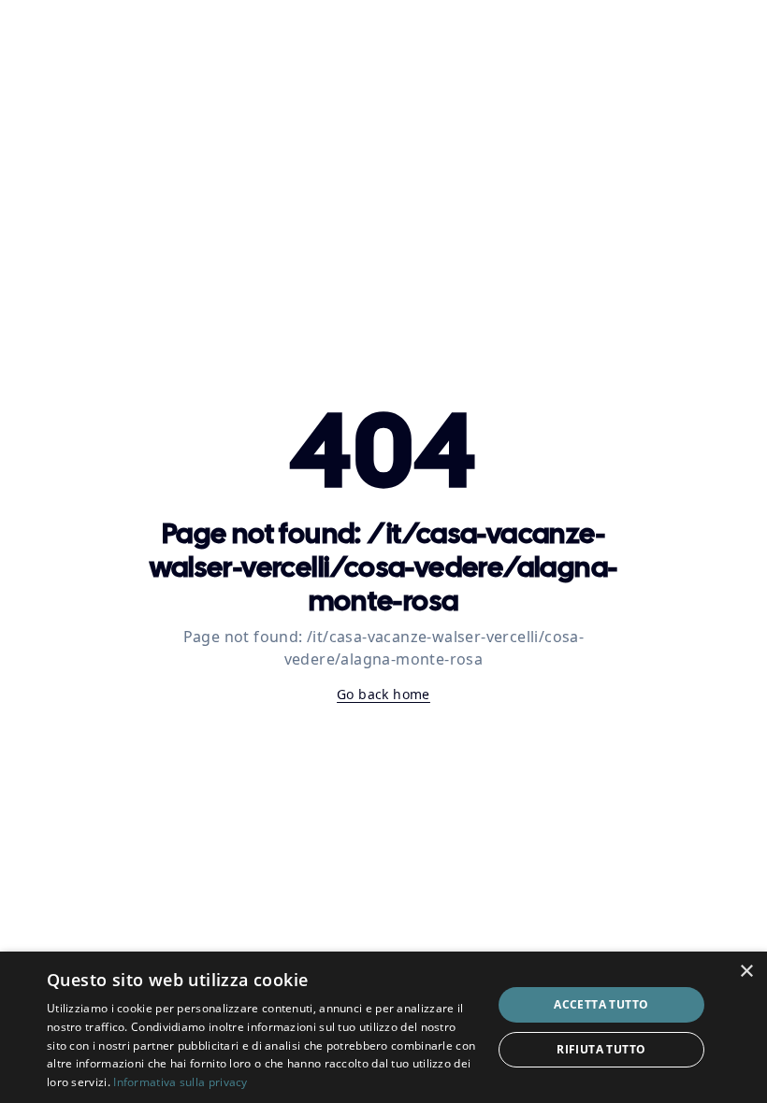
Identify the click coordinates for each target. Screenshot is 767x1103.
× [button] (746, 972)
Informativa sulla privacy (180, 1082)
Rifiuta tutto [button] (601, 1049)
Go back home (383, 694)
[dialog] (383, 1027)
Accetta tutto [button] (601, 1004)
